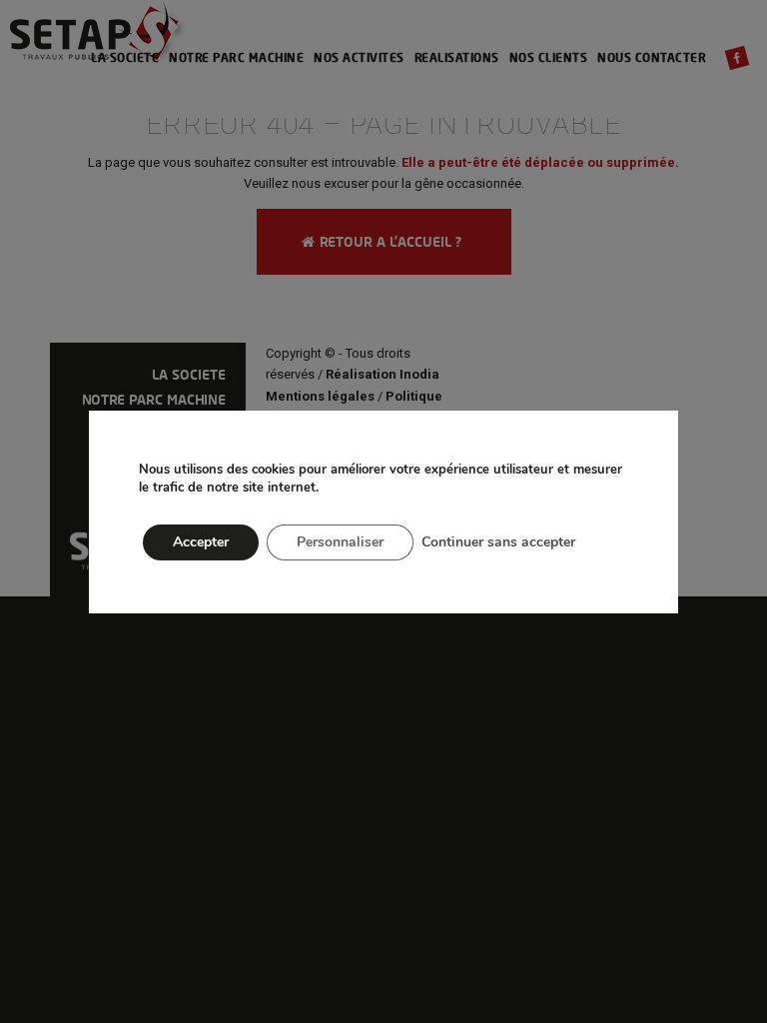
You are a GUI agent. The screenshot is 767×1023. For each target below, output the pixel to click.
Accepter (201, 541)
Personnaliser (340, 541)
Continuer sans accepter (498, 541)
